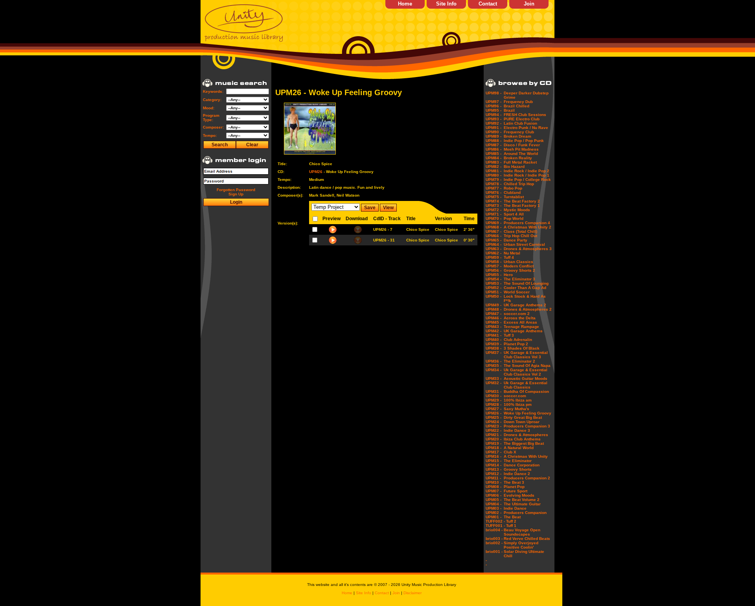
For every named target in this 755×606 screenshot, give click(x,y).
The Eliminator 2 (519, 361)
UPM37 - (493, 352)
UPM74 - (493, 201)
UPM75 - (493, 197)
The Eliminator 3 (519, 279)
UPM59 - (493, 257)
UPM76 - (493, 192)
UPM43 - (493, 326)
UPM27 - (493, 409)
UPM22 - (493, 430)
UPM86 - (493, 149)
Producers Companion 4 (527, 223)
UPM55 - (493, 275)
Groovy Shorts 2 (519, 270)
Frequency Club (519, 132)
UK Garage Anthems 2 (525, 305)
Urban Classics (518, 262)
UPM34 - (493, 370)
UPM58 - (493, 262)
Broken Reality (518, 158)
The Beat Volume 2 (522, 499)
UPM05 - (493, 499)
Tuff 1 (511, 525)
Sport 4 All (514, 214)
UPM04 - (493, 504)
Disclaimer (412, 593)
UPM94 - (493, 114)
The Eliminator (518, 461)
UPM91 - (493, 127)
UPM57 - (493, 266)
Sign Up (235, 194)
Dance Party (515, 240)
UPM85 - (493, 153)
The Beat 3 (514, 482)
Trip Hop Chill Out (520, 236)
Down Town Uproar (522, 422)
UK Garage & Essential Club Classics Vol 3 (526, 354)
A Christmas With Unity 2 (527, 227)
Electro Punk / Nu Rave (526, 127)
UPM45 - (493, 322)
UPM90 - (493, 132)
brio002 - (494, 543)
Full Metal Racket (520, 162)
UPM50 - (493, 296)
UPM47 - (493, 313)
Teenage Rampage (521, 326)
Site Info (446, 4)
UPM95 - (493, 110)
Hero (508, 275)
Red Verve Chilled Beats (527, 538)
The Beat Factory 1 (522, 205)
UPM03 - (493, 508)
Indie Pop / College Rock (527, 179)
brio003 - (494, 538)
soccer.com (515, 396)
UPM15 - (493, 461)
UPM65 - (493, 240)
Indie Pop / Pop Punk (524, 140)
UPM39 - (493, 344)
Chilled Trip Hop (519, 184)
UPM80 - (493, 175)
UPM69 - (493, 223)
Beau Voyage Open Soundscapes (522, 532)
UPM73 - (493, 205)
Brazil (509, 110)
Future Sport (515, 491)
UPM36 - (493, 361)
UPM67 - (493, 231)
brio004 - (494, 530)
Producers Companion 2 (527, 478)
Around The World (521, 153)
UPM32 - (493, 383)
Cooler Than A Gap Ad (525, 288)
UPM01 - (493, 517)
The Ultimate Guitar (522, 504)
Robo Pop (513, 188)
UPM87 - (493, 145)
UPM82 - (493, 166)
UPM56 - (493, 270)
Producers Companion (525, 512)
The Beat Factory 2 (522, 201)
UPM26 (315, 171)
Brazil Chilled (516, 106)
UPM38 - (493, 348)
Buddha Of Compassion (526, 391)
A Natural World (519, 448)
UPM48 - (493, 309)
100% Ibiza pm (518, 404)
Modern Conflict (519, 266)
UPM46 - (493, 318)
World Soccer (517, 292)
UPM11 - (493, 478)
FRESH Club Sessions (525, 114)
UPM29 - (493, 400)
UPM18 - (493, 448)
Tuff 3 (509, 335)
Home (405, 4)
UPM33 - (493, 378)
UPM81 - (493, 171)
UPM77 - (493, 188)
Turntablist (514, 197)
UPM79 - (493, 179)
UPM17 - (493, 452)
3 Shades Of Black (522, 348)
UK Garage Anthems (523, 331)
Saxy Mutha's (516, 409)
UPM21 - (493, 435)
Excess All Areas (520, 322)
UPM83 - (493, 162)
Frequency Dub (518, 101)
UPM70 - (493, 218)
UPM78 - (493, 184)
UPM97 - (493, 101)
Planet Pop (514, 486)
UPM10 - (493, 482)
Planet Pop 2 (516, 344)
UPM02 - (493, 512)
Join (529, 4)
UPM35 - (493, 365)
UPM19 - (493, 443)
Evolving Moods (519, 495)
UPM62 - (493, 253)
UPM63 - (493, 249)
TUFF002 (494, 521)
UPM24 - (493, 422)
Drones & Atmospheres (526, 435)
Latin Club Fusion (520, 123)
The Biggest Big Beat (524, 443)
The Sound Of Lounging (526, 283)
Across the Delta (520, 318)
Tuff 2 (511, 521)
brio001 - (494, 551)
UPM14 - (493, 465)
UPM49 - (493, 305)
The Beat (512, 517)
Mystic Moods (517, 210)
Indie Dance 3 (517, 430)
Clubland (512, 192)
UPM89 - (493, 136)
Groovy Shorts (518, 469)
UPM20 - (493, 439)
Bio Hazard (514, 166)
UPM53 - (493, 283)
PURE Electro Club (522, 119)
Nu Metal (512, 253)
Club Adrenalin (518, 339)
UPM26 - (493, 413)
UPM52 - (493, 288)
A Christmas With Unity (526, 456)
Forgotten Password (236, 190)
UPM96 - (493, 106)
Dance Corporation (522, 465)
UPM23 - (493, 426)
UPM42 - (493, 331)
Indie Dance (515, 508)
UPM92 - (493, 123)
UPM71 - (493, 214)
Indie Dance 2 (517, 474)
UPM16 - (493, 456)
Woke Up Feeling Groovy (527, 413)
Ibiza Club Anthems (522, 439)
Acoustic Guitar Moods (525, 378)
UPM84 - (493, 158)
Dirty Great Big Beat (523, 417)
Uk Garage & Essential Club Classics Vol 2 (525, 372)
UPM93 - (493, 119)
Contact (488, 4)
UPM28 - (493, 404)
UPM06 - (493, 495)
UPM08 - (493, 486)
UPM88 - (493, 140)
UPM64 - (493, 244)
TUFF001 (494, 525)
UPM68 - (493, 227)
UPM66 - (493, 236)
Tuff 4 (509, 257)
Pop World (513, 218)
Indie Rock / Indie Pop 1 (526, 175)
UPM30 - (493, 396)
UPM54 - (493, 279)
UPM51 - (493, 292)
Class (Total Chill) (520, 231)
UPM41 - (493, 335)
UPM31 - (493, 391)
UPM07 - (493, 491)
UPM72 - (493, 210)
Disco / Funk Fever (522, 145)
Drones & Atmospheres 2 (528, 309)
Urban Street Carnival (524, 244)
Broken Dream (517, 136)
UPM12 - (493, 474)
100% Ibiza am (518, 400)
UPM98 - (493, 93)
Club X (510, 452)
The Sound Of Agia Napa (527, 365)
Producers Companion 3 (527, 426)
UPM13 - (493, 469)
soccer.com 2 (517, 313)
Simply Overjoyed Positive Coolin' (521, 545)
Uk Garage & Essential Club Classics (525, 385)
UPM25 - (493, 417)
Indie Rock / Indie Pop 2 (526, 171)
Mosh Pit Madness (521, 149)
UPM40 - (493, 339)
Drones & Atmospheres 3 (528, 249)
